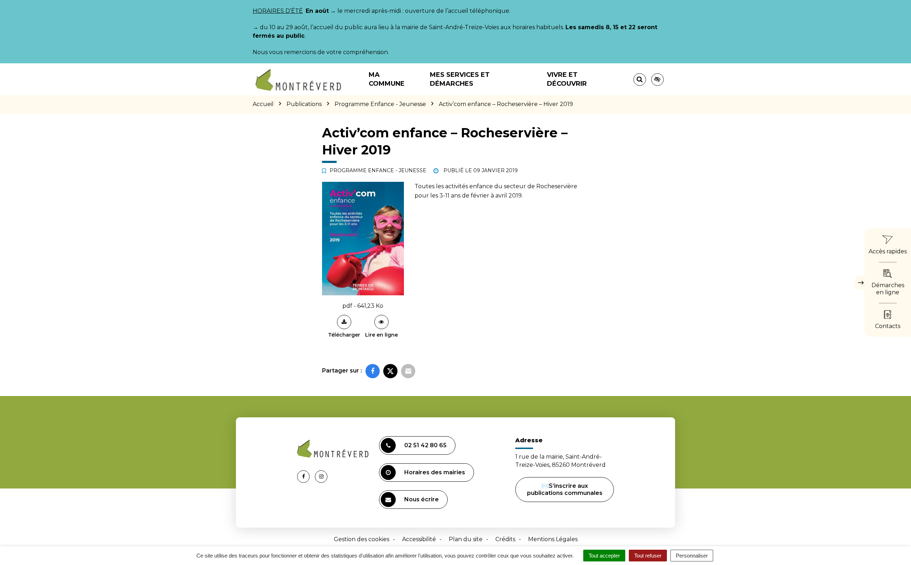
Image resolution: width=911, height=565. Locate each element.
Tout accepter (604, 556)
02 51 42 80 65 (425, 445)
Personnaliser (692, 556)
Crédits (505, 539)
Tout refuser (648, 556)
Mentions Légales (553, 539)
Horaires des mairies (434, 472)
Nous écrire (421, 499)
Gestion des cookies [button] (361, 539)
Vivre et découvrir (567, 79)
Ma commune (387, 79)
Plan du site (466, 539)
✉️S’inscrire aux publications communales (564, 489)
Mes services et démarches (460, 79)
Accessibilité (419, 539)
